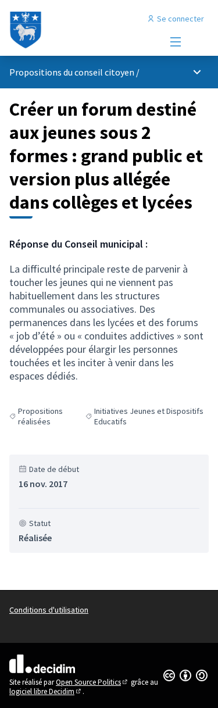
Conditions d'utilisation (48, 610)
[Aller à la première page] (82, 30)
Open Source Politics (92, 682)
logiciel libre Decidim (46, 691)
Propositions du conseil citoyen (71, 72)
